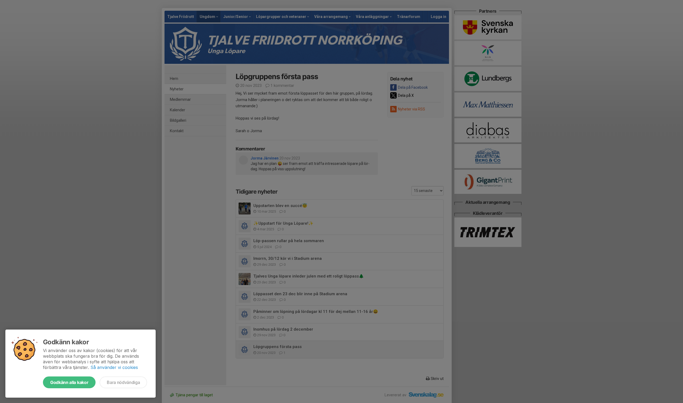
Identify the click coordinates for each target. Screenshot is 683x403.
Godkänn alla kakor (69, 382)
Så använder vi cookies (114, 367)
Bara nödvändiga (123, 382)
